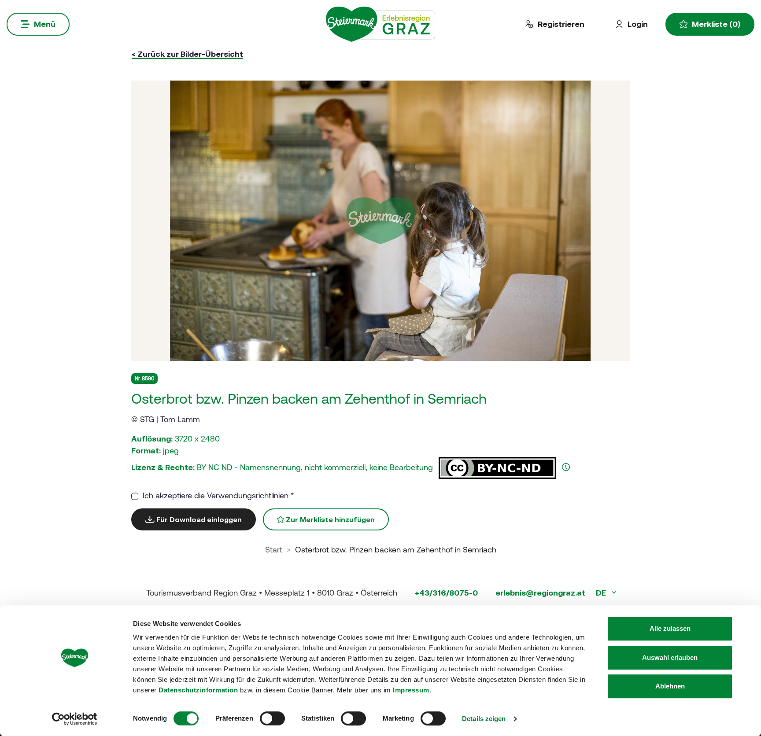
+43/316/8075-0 (446, 592)
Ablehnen (670, 686)
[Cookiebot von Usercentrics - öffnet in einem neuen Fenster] (74, 718)
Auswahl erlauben (670, 657)
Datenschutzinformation (198, 690)
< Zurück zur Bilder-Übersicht (187, 54)
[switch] (272, 718)
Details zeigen (484, 718)
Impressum (411, 690)
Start (273, 549)
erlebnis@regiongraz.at (540, 592)
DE (602, 592)
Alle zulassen (670, 628)
